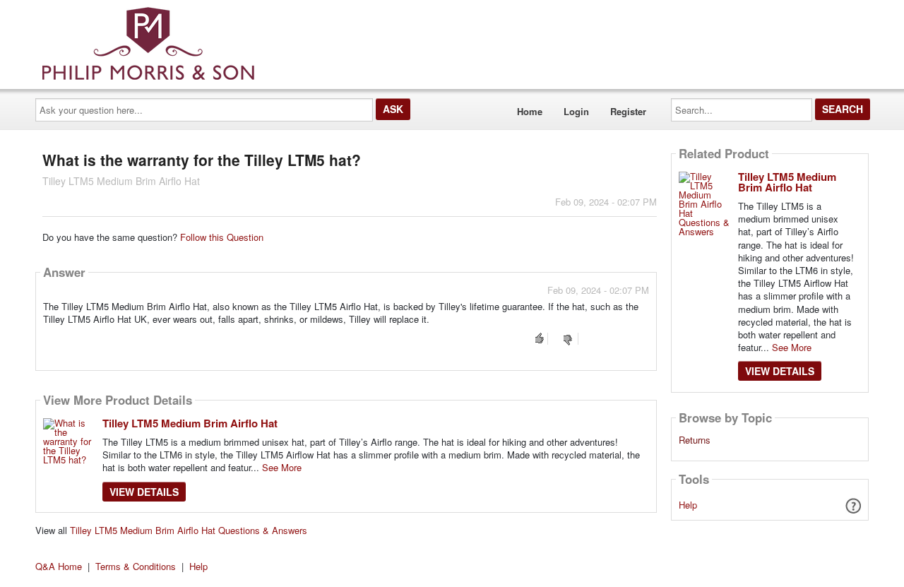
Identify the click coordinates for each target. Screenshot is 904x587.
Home (529, 111)
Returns (694, 440)
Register (628, 111)
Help (688, 504)
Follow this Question (221, 237)
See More (282, 467)
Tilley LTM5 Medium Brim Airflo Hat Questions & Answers (188, 530)
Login (576, 111)
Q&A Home (58, 566)
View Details (144, 492)
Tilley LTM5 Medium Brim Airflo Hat (190, 423)
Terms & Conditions (135, 566)
